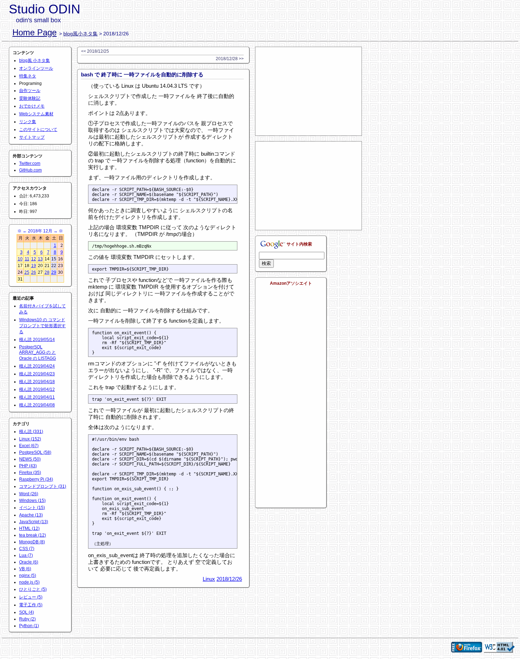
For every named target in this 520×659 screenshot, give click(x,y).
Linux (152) (30, 439)
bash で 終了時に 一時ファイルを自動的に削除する (142, 74)
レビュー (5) (30, 597)
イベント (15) (32, 507)
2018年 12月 (40, 231)
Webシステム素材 (36, 113)
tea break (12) (32, 535)
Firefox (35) (30, 472)
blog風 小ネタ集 (34, 60)
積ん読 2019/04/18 (37, 381)
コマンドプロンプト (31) (42, 486)
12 (33, 258)
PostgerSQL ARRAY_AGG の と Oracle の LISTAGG (37, 353)
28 (47, 272)
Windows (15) (32, 500)
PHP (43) (28, 465)
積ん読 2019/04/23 (37, 373)
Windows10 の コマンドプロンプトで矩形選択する (42, 325)
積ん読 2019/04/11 (37, 397)
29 (53, 272)
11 (27, 258)
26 (33, 272)
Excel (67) (29, 445)
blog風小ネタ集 (80, 33)
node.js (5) (29, 582)
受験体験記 (29, 98)
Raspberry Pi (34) (36, 479)
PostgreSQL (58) (35, 452)
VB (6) (25, 568)
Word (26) (28, 493)
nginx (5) (27, 575)
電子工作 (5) (30, 604)
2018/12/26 (229, 579)
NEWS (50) (30, 459)
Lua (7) (26, 555)
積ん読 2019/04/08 (37, 405)
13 (40, 258)
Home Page (34, 32)
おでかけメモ (32, 106)
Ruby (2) (27, 619)
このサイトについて (38, 129)
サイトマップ (32, 137)
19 (33, 265)
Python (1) (29, 625)
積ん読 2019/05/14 (37, 339)
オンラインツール (36, 68)
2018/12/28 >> (230, 58)
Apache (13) (31, 515)
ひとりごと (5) (33, 589)
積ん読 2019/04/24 (37, 366)
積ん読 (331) (31, 431)
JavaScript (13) (33, 521)
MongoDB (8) (32, 541)
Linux (209, 579)
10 (20, 258)
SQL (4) (26, 612)
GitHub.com (30, 170)
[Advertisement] (308, 91)
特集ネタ (27, 76)
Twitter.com (29, 163)
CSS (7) (26, 548)
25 (26, 272)
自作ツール (29, 90)
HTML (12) (29, 528)
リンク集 (27, 121)
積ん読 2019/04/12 (37, 389)
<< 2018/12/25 (95, 51)
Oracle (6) (28, 562)
